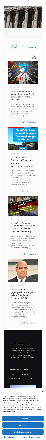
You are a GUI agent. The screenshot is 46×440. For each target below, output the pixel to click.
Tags (22, 45)
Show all (33, 48)
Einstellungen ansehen (23, 432)
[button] (42, 391)
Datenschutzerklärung (11, 437)
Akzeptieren (23, 418)
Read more (32, 122)
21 (24, 122)
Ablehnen (23, 425)
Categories (13, 45)
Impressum (38, 437)
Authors (14, 48)
